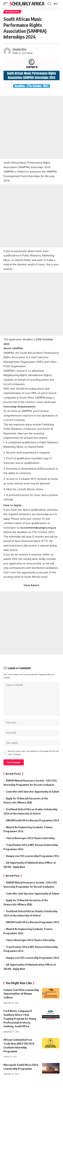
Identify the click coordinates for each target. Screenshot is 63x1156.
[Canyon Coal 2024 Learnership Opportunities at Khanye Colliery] (50, 993)
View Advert (31, 585)
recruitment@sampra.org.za (38, 527)
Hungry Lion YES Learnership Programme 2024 (32, 855)
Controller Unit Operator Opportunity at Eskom (32, 791)
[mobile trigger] (6, 3)
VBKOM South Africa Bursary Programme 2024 (32, 820)
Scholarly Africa (26, 3)
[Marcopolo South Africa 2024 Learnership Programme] (50, 1068)
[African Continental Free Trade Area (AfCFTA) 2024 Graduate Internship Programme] (50, 1043)
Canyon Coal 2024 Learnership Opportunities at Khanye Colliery (21, 993)
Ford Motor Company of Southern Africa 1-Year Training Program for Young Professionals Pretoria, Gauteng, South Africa (20, 1018)
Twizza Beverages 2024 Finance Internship (30, 838)
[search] (49, 3)
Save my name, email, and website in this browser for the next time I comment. (33, 752)
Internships (12, 12)
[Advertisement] (31, 127)
